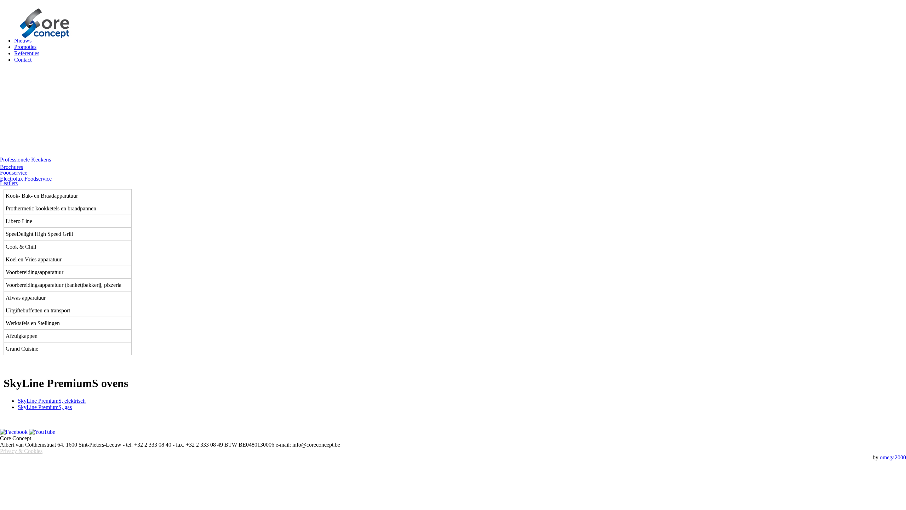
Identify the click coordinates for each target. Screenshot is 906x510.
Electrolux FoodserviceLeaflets (26, 181)
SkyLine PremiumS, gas (45, 407)
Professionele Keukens (25, 160)
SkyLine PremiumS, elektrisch (52, 401)
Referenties (26, 53)
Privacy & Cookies (21, 451)
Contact (22, 60)
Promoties (25, 47)
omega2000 (893, 457)
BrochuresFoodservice (13, 170)
